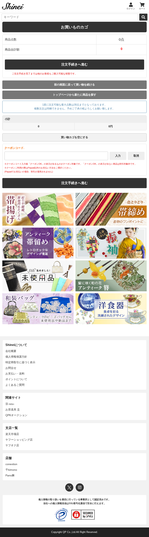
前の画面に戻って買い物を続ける (74, 84)
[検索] (143, 17)
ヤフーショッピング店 (19, 439)
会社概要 (10, 351)
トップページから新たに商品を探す (74, 94)
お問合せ (10, 367)
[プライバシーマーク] (61, 515)
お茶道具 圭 (12, 409)
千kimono (11, 469)
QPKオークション (16, 415)
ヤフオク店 (12, 445)
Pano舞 (10, 475)
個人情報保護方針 (16, 356)
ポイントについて (16, 379)
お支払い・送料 (14, 373)
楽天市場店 (12, 434)
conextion (11, 464)
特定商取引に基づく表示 (20, 362)
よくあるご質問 (14, 384)
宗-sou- (10, 403)
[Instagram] (80, 487)
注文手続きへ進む (74, 64)
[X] (69, 487)
